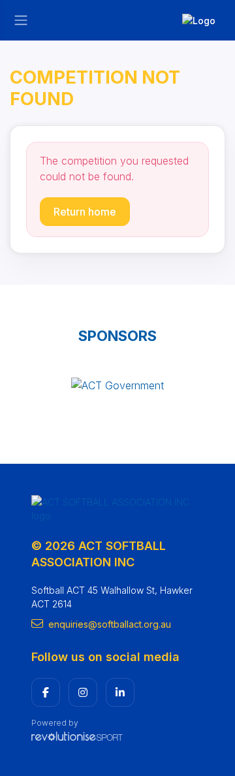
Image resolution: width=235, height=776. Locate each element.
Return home (85, 211)
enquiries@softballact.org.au (109, 624)
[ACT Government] (117, 385)
